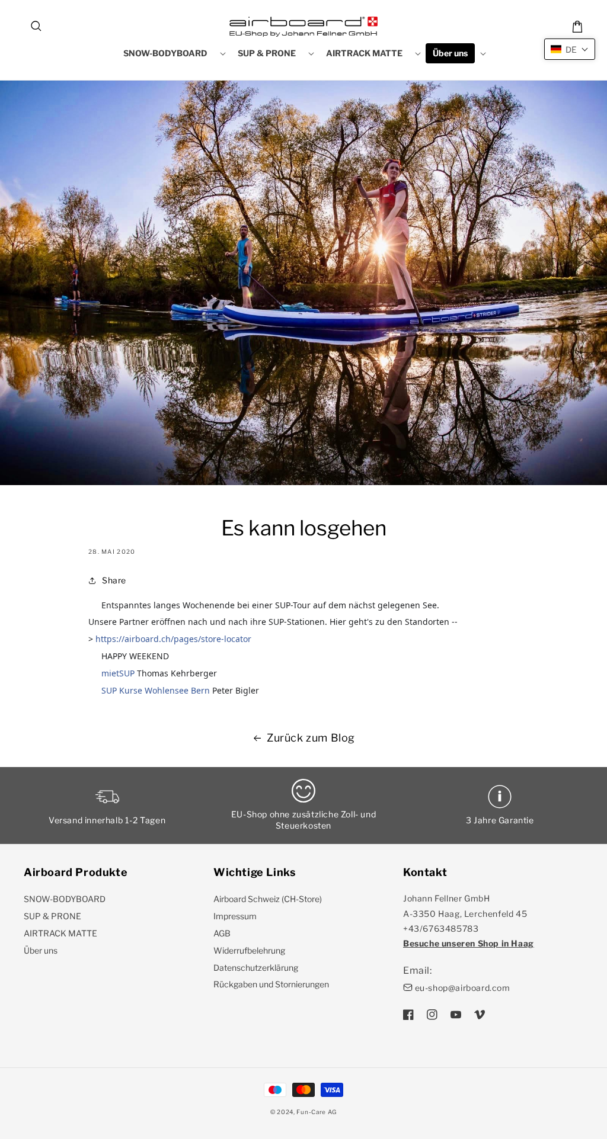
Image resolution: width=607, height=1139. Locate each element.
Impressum (235, 916)
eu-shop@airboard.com (462, 988)
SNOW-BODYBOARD (65, 899)
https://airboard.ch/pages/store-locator (173, 638)
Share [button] (114, 580)
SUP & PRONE (52, 916)
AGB (222, 933)
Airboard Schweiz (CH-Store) (267, 899)
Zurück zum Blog (311, 737)
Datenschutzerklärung (255, 967)
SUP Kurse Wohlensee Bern (155, 690)
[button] (37, 27)
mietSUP (118, 673)
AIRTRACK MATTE (60, 933)
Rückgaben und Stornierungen (271, 984)
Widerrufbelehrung (249, 950)
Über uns (40, 950)
